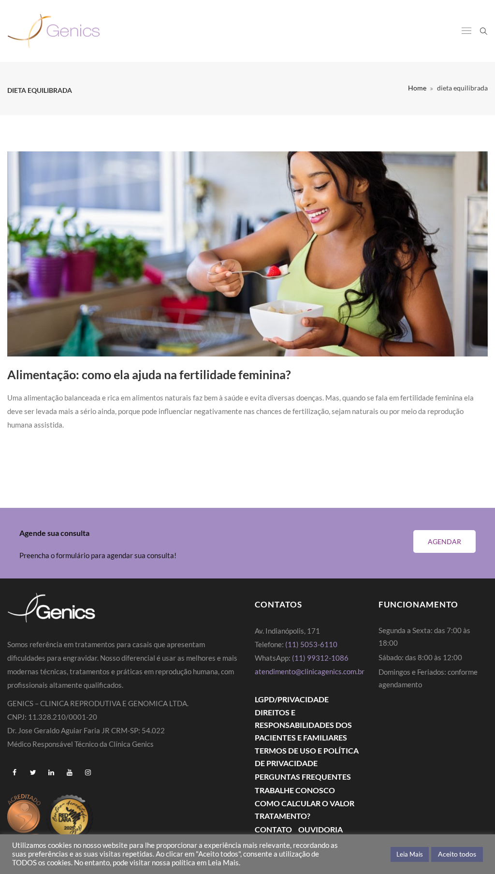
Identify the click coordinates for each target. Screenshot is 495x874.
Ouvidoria (320, 829)
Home (417, 88)
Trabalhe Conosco (295, 790)
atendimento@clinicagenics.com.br (309, 671)
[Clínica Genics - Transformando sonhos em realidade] (53, 30)
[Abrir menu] (466, 31)
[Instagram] (88, 772)
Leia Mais (409, 854)
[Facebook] (14, 772)
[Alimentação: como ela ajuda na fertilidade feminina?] (247, 254)
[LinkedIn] (51, 772)
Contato (273, 829)
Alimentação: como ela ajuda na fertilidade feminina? (149, 374)
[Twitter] (33, 772)
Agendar (444, 541)
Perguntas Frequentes (303, 776)
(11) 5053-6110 (311, 644)
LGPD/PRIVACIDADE (292, 699)
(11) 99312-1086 (321, 657)
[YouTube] (69, 772)
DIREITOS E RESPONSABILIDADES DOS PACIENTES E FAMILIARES (303, 725)
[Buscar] (483, 30)
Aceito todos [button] (457, 854)
